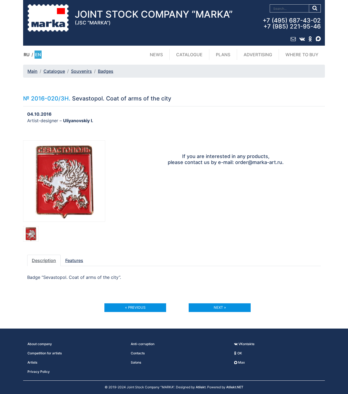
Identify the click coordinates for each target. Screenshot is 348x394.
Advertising (258, 54)
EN (38, 54)
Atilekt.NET (234, 387)
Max (241, 362)
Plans (223, 54)
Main (32, 71)
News (156, 54)
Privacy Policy (38, 372)
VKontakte (246, 344)
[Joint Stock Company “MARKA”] (48, 17)
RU (27, 54)
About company (39, 344)
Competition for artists (44, 353)
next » (220, 307)
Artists (32, 362)
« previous (135, 307)
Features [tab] (74, 260)
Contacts (138, 353)
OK (239, 353)
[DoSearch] (315, 8)
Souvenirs (81, 71)
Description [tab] (44, 260)
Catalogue (189, 54)
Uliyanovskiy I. (78, 120)
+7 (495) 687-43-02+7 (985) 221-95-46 (292, 23)
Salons (136, 362)
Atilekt (201, 387)
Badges (105, 71)
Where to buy (301, 54)
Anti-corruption (142, 344)
